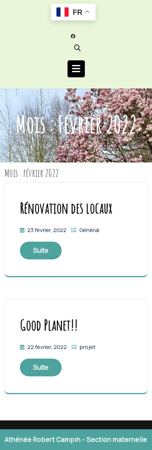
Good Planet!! (49, 324)
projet (88, 347)
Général (89, 230)
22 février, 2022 (47, 347)
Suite (40, 250)
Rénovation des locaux (66, 207)
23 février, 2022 (47, 230)
